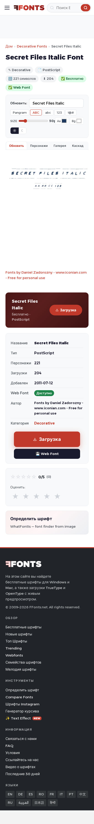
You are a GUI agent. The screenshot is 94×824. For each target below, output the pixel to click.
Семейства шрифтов (23, 662)
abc (48, 112)
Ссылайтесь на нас (22, 760)
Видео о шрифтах (20, 767)
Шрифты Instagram (22, 704)
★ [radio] (15, 496)
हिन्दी (52, 803)
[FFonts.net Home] (29, 7)
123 (59, 112)
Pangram (20, 112)
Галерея (60, 145)
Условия (12, 753)
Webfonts (14, 655)
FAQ (9, 746)
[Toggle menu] (7, 7)
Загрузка (68, 310)
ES (31, 794)
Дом (9, 46)
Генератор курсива (22, 711)
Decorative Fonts (32, 46)
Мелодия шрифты (20, 669)
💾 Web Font (47, 454)
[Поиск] (85, 7)
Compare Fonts (19, 697)
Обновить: (18, 103)
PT (71, 794)
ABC (36, 112)
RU (10, 803)
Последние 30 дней (22, 774)
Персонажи (39, 145)
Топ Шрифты (16, 641)
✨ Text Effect (22, 718)
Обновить (16, 145)
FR (52, 794)
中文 (82, 794)
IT (61, 794)
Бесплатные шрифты (23, 627)
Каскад (78, 145)
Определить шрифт (22, 690)
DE (20, 794)
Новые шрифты (18, 634)
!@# (71, 112)
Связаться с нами (21, 739)
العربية (23, 803)
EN (10, 794)
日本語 (39, 803)
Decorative (44, 423)
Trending (13, 648)
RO (41, 794)
